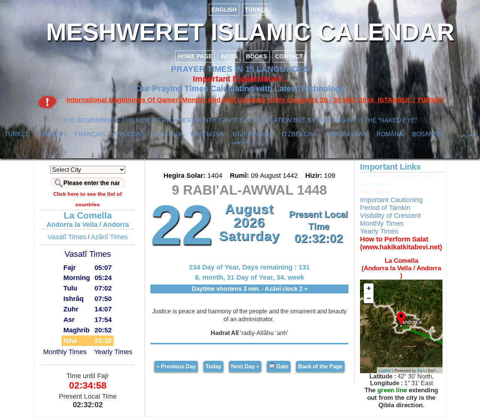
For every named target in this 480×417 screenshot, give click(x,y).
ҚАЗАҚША (167, 134)
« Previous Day (176, 366)
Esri (420, 370)
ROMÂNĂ (389, 134)
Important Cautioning (391, 200)
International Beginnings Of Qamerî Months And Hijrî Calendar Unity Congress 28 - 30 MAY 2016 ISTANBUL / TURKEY (255, 100)
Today (213, 366)
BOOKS (256, 56)
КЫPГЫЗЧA (207, 134)
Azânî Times (109, 237)
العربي (468, 134)
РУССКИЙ (129, 134)
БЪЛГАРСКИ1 (253, 134)
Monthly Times (65, 352)
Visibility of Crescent (390, 215)
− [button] (369, 298)
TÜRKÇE (256, 9)
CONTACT (289, 56)
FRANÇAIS (90, 134)
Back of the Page (320, 366)
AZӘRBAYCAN (347, 134)
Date (281, 366)
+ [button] (369, 288)
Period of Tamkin (385, 207)
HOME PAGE (195, 56)
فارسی (240, 141)
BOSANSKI (427, 134)
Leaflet (385, 370)
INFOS (229, 56)
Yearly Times (113, 352)
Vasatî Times (67, 237)
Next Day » (245, 366)
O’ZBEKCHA (299, 134)
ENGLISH (224, 9)
